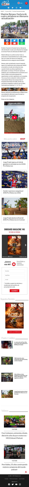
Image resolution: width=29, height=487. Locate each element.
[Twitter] (12, 7)
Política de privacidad (14, 478)
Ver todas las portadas (14, 232)
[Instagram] (16, 7)
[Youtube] (20, 7)
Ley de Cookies (21, 478)
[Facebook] (8, 7)
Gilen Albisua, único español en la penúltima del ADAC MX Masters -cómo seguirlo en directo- (20, 376)
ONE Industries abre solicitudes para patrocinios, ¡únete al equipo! (21, 359)
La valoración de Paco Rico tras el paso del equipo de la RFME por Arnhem (20, 343)
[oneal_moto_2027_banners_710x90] (14, 90)
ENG (21, 3)
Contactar (6, 478)
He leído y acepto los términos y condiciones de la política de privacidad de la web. (13, 285)
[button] (7, 40)
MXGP (2, 11)
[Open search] (26, 3)
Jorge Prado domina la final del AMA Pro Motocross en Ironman (14, 219)
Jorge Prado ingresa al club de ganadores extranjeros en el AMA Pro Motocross (14, 164)
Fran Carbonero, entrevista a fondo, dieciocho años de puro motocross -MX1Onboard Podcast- (14, 435)
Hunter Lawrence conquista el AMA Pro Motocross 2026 (13, 192)
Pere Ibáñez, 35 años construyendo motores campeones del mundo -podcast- (14, 467)
